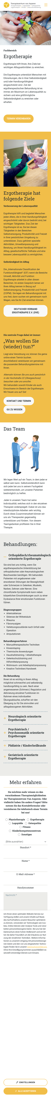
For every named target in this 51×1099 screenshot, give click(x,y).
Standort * (25, 847)
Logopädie (17, 823)
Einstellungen (27, 1082)
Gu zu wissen (14, 409)
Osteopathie (34, 823)
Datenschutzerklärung (37, 947)
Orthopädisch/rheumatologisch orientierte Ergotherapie (27, 556)
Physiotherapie (17, 819)
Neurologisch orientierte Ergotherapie (24, 718)
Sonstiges (26, 834)
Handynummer (25, 887)
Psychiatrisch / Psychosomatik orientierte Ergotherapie (26, 732)
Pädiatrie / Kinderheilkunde (27, 745)
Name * (25, 860)
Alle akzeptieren (27, 1091)
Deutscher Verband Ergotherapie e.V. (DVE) (25, 311)
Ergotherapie (37, 819)
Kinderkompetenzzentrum (26, 830)
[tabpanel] (25, 28)
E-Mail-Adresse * (25, 874)
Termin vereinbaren (18, 118)
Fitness (26, 826)
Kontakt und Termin (19, 401)
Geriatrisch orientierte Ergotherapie (23, 756)
